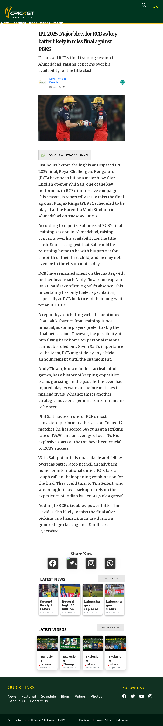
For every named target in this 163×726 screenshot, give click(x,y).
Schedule (48, 696)
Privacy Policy (103, 720)
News (5, 23)
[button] (64, 155)
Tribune (26, 720)
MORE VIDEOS (110, 627)
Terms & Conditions (80, 720)
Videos (45, 23)
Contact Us (39, 701)
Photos (58, 23)
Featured (19, 23)
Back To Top (121, 720)
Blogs (33, 23)
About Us (17, 701)
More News (111, 578)
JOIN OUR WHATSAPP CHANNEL (68, 155)
